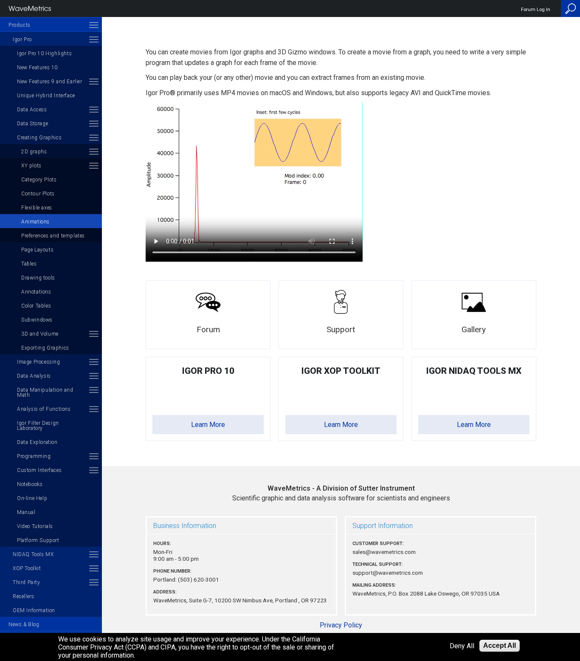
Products (19, 25)
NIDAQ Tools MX (33, 554)
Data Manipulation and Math (45, 392)
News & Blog (23, 624)
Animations (35, 222)
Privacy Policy (341, 625)
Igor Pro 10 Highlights (44, 53)
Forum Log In (535, 9)
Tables (29, 264)
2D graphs (34, 152)
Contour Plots (38, 194)
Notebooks (29, 484)
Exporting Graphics (45, 348)
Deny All (462, 646)
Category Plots (38, 180)
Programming (34, 456)
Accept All (499, 645)
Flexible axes (36, 208)
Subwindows (37, 320)
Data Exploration (37, 442)
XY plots (31, 166)
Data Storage (32, 124)
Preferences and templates (53, 236)
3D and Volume (40, 334)
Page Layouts (37, 250)
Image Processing (38, 362)
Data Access (32, 110)
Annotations (36, 292)
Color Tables (36, 306)
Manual (26, 512)
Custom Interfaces (39, 470)
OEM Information (34, 610)
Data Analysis (34, 376)
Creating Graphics (39, 138)
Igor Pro (22, 39)
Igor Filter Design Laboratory (38, 425)
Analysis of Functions (44, 409)
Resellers (23, 596)
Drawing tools (38, 278)
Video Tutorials (35, 526)
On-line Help (32, 498)
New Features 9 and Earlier (49, 82)
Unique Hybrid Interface (46, 96)
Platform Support (38, 540)
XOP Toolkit (27, 568)
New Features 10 (37, 68)
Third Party (26, 582)
